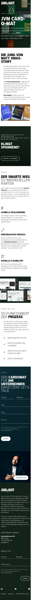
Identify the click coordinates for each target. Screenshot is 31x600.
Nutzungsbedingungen (6, 439)
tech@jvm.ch (5, 550)
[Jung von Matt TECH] (7, 4)
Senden (5, 448)
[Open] (29, 4)
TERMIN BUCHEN (20, 486)
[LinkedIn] (2, 597)
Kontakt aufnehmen (10, 158)
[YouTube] (15, 597)
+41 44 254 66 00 (6, 548)
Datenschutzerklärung (11, 438)
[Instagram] (28, 597)
